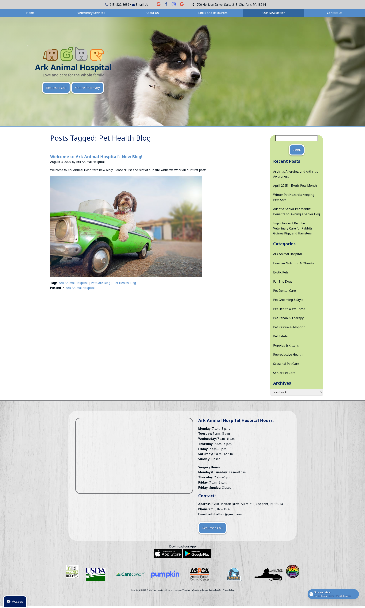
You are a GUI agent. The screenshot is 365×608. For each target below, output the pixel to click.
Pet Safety (280, 336)
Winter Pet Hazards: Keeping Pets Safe (293, 197)
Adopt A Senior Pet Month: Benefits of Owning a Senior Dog (296, 211)
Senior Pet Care (284, 373)
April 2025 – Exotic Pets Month (295, 185)
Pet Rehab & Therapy (288, 318)
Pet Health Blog (124, 283)
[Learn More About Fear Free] (234, 574)
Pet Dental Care (284, 290)
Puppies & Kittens (286, 345)
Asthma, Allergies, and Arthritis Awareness (295, 174)
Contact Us (334, 13)
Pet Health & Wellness (289, 309)
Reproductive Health (287, 354)
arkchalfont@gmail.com (225, 514)
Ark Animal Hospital (73, 283)
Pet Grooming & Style (288, 300)
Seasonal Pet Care (286, 364)
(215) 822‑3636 (119, 4)
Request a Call (56, 88)
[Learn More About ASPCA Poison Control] (199, 574)
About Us (152, 13)
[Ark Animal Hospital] (73, 62)
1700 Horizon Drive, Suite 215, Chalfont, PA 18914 (230, 4)
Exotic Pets (281, 272)
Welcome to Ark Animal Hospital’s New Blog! (96, 156)
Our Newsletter (274, 13)
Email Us (142, 4)
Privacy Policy (228, 590)
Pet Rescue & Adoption (289, 327)
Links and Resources (213, 13)
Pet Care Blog (100, 283)
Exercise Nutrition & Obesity (293, 263)
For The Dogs (282, 281)
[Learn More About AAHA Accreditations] (96, 574)
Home (30, 13)
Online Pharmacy (87, 88)
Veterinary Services (91, 13)
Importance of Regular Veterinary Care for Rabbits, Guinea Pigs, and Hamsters (293, 228)
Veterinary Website (190, 590)
